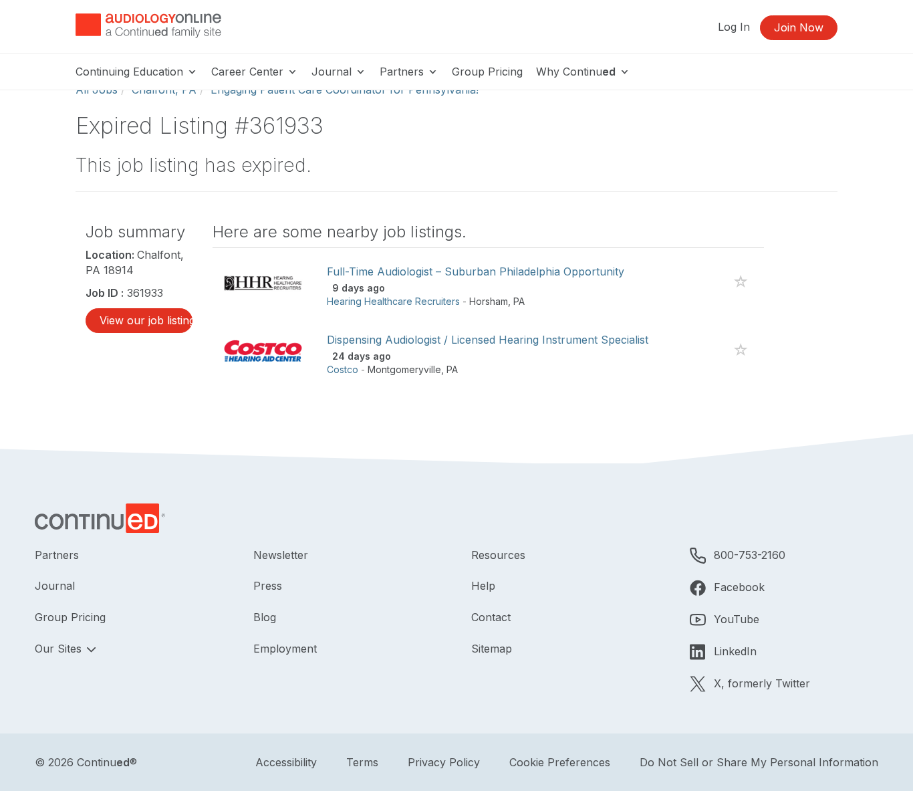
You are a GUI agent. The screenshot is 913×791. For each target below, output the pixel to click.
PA (519, 301)
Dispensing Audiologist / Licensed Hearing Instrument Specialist (487, 339)
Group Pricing (487, 71)
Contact (491, 617)
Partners (403, 71)
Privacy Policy (444, 762)
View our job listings (146, 320)
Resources (498, 555)
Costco (342, 369)
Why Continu (576, 71)
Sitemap (491, 648)
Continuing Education (131, 71)
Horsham (488, 301)
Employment (285, 648)
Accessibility (286, 762)
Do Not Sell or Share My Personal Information (759, 762)
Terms (362, 762)
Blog (264, 617)
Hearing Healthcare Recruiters (393, 301)
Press (267, 585)
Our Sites (60, 648)
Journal (333, 71)
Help (483, 585)
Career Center (249, 71)
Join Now (798, 27)
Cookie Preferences (559, 762)
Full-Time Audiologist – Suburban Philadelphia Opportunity (475, 271)
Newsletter (280, 555)
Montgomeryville (404, 369)
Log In (734, 26)
